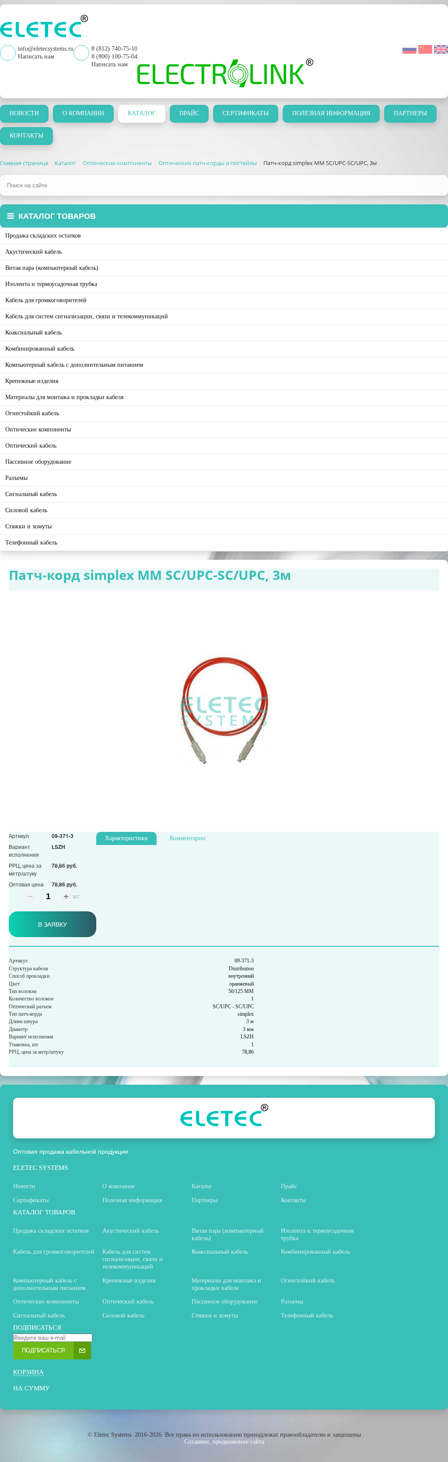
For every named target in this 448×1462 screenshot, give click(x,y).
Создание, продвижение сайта (224, 1441)
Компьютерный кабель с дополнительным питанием (74, 365)
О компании (83, 113)
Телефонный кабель (31, 542)
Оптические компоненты (38, 429)
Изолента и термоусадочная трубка (51, 284)
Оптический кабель (30, 445)
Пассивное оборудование (38, 462)
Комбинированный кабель (39, 348)
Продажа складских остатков (43, 235)
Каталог (142, 113)
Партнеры (410, 113)
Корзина (28, 1372)
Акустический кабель (33, 251)
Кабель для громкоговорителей (46, 300)
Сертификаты (246, 113)
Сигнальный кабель (31, 494)
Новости (24, 113)
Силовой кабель (26, 510)
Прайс (189, 113)
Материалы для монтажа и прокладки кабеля (64, 397)
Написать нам (109, 64)
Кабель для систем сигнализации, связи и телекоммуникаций (86, 316)
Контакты (26, 135)
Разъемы (16, 478)
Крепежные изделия (31, 381)
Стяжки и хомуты (28, 526)
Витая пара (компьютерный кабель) (51, 268)
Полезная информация (331, 113)
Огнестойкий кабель (32, 413)
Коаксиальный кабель (33, 332)
